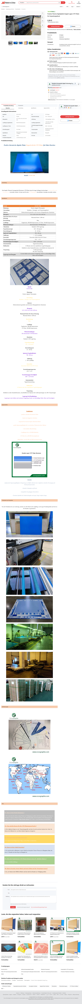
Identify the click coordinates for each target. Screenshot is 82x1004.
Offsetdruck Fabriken (6, 986)
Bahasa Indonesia (76, 994)
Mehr (2, 988)
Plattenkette (54, 986)
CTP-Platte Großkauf (74, 986)
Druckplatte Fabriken (33, 986)
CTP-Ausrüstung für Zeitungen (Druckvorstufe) (30, 971)
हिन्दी (57, 994)
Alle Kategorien (6, 6)
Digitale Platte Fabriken (44, 986)
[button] (53, 108)
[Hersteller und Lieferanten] (8, 2)
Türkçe (65, 994)
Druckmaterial (17, 9)
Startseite (3, 9)
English (10, 994)
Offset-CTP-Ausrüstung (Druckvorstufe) (49, 971)
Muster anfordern (77, 29)
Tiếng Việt (70, 994)
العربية (47, 994)
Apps (72, 6)
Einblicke (64, 993)
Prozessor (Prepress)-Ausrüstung (67, 971)
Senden (13, 907)
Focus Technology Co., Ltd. (40, 996)
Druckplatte (23, 9)
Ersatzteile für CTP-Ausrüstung (67, 969)
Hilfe (67, 6)
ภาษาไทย (61, 994)
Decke (2, 974)
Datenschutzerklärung (36, 993)
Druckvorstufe (4, 969)
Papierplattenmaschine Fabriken (19, 986)
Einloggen (79, 3)
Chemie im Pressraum (45, 969)
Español (14, 994)
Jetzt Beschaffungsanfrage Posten (39, 907)
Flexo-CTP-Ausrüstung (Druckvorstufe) (9, 971)
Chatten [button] (73, 26)
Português (19, 994)
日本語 (54, 994)
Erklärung (22, 993)
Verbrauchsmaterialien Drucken (27, 969)
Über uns (17, 993)
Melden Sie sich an (51, 99)
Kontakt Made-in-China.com (46, 993)
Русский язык (29, 994)
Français (23, 994)
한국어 (51, 994)
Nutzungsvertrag (28, 993)
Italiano (34, 994)
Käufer (61, 6)
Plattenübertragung (63, 986)
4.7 (65, 107)
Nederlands (43, 994)
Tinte (22, 974)
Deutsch (38, 994)
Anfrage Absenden (55, 26)
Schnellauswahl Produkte (57, 993)
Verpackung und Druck (10, 9)
